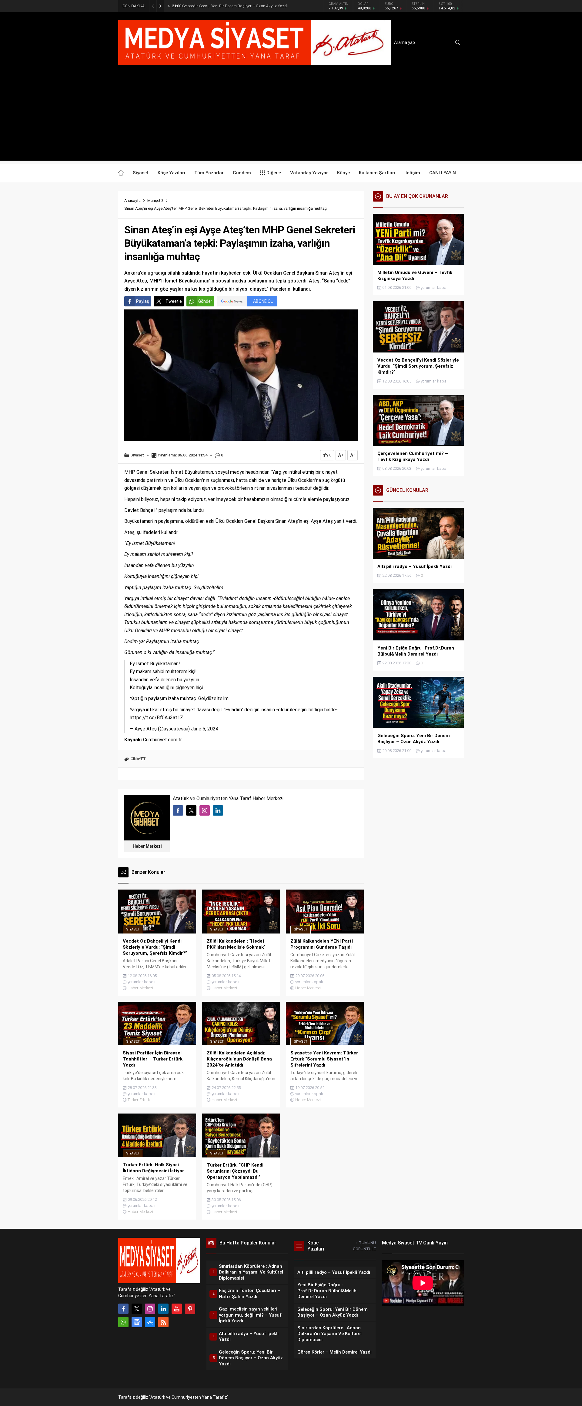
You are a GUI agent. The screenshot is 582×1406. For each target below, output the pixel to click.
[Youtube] (177, 1309)
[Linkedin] (163, 1309)
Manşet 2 (155, 200)
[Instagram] (150, 1309)
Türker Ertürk (139, 1099)
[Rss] (163, 1322)
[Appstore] (150, 1322)
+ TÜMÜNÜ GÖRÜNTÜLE (364, 1246)
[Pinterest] (190, 1309)
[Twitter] (137, 1309)
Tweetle (174, 301)
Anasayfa (132, 200)
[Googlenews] (137, 1322)
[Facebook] (123, 1309)
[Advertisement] (291, 118)
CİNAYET (138, 758)
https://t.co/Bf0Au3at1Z (156, 717)
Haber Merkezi (147, 846)
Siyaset (137, 455)
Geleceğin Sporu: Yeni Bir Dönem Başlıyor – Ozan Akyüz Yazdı (230, 6)
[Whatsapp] (123, 1322)
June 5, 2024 (204, 729)
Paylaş (142, 301)
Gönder (205, 301)
